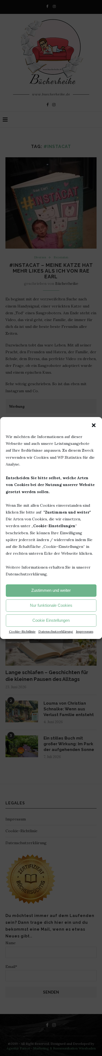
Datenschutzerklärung (55, 631)
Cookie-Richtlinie (22, 631)
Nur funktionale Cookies (51, 605)
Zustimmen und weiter (51, 590)
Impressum (84, 631)
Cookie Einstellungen (51, 620)
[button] (93, 425)
